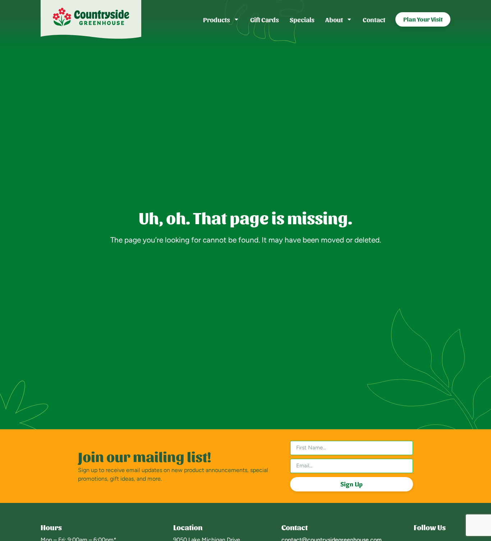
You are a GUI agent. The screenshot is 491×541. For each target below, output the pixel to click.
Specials (302, 19)
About (334, 19)
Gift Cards (264, 19)
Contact (374, 19)
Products (216, 19)
